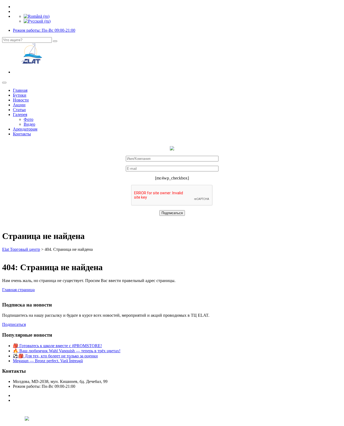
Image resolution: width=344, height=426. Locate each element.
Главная (20, 90)
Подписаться (14, 324)
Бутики (19, 95)
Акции (19, 105)
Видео (29, 124)
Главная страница (18, 289)
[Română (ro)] (36, 16)
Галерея (20, 114)
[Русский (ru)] (37, 21)
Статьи (19, 109)
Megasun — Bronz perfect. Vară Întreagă (48, 360)
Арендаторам (25, 129)
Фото (28, 119)
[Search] (55, 41)
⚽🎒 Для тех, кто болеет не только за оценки (55, 356)
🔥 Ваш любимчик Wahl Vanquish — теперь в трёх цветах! (66, 350)
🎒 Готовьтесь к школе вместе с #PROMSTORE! (57, 345)
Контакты (22, 134)
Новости (21, 100)
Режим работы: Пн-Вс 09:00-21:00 (44, 30)
